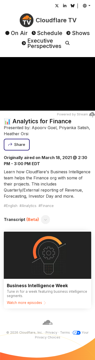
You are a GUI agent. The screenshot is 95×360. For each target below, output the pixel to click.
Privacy (51, 332)
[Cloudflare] (48, 328)
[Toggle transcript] (45, 219)
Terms (65, 332)
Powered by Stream (72, 114)
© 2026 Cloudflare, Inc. (24, 332)
